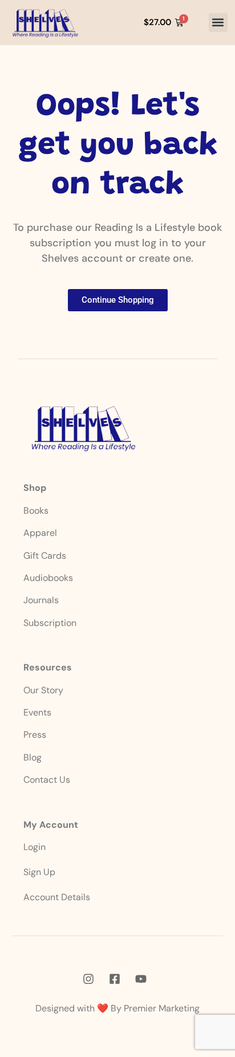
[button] (218, 22)
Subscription (49, 623)
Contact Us (46, 780)
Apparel (40, 533)
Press (34, 735)
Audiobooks (48, 578)
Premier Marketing (162, 1008)
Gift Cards (44, 556)
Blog (32, 757)
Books (37, 511)
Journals (41, 600)
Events (37, 712)
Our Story (43, 690)
